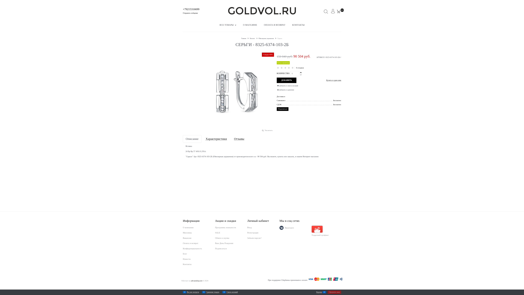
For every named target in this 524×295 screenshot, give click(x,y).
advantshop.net (196, 281)
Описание (192, 139)
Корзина (319, 292)
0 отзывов (300, 68)
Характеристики (216, 139)
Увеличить (269, 130)
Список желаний (232, 292)
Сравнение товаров (212, 292)
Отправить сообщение (190, 13)
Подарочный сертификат (320, 235)
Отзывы (239, 139)
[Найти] (325, 11)
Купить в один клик (333, 80)
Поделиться (282, 109)
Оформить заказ (334, 292)
